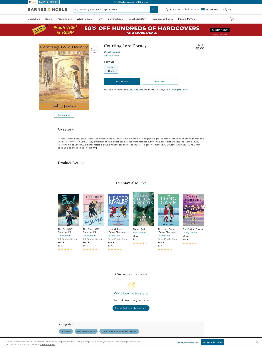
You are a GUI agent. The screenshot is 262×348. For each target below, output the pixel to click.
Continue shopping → (11, 37)
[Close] (4, 20)
